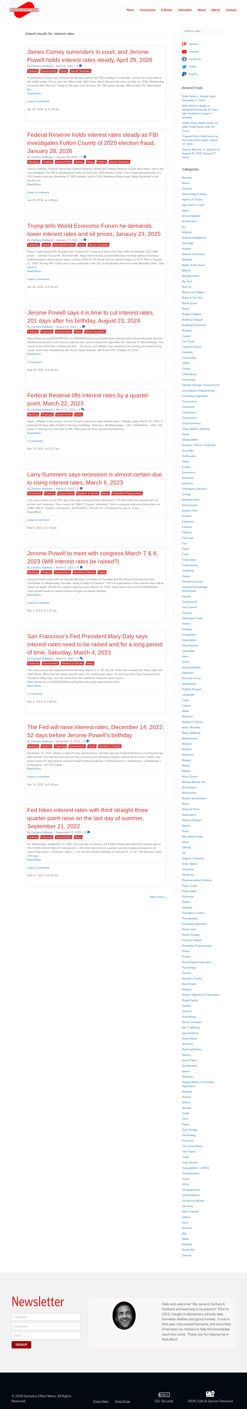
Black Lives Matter (193, 292)
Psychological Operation (196, 962)
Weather (187, 1244)
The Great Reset (192, 1146)
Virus (185, 1222)
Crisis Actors (189, 417)
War (184, 1233)
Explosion (188, 521)
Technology (189, 1135)
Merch (216, 10)
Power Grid (189, 929)
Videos (186, 1217)
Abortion (187, 177)
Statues (186, 1096)
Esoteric (187, 516)
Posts (130, 10)
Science (187, 1011)
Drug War (188, 450)
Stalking (187, 1091)
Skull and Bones (192, 1049)
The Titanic (188, 1151)
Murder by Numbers (194, 798)
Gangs (186, 576)
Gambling (188, 570)
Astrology (187, 243)
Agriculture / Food (193, 204)
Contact (231, 10)
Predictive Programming (127, 493)
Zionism (187, 1255)
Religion (187, 989)
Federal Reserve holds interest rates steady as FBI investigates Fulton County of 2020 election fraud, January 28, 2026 (92, 143)
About (201, 10)
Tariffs (185, 1113)
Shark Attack (189, 1038)
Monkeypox (189, 787)
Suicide (186, 1107)
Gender (186, 596)
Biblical (186, 270)
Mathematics (190, 738)
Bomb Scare (189, 303)
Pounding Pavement (194, 923)
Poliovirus (188, 896)
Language (188, 694)
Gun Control (189, 607)
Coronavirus (189, 401)
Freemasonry (190, 565)
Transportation (191, 1173)
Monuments (189, 792)
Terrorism (188, 1140)
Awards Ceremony (193, 254)
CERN (185, 363)
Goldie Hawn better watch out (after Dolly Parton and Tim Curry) (200, 126)
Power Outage (191, 934)
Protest (186, 956)
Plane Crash (189, 885)
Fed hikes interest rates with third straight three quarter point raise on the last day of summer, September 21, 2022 (87, 818)
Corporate (188, 406)
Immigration (189, 634)
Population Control (193, 912)
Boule (185, 308)
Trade (185, 1156)
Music (185, 803)
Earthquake (189, 456)
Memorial (187, 754)
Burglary (187, 330)
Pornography (190, 918)
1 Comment (34, 362)
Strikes (186, 1102)
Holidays (187, 629)
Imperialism (189, 640)
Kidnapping (189, 683)
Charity (186, 368)
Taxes (185, 1124)
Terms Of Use (122, 1401)
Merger (186, 760)
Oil (183, 852)
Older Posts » (158, 896)
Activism (187, 188)
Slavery (186, 1054)
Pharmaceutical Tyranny (196, 880)
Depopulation (190, 439)
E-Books (167, 10)
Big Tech (187, 281)
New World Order (64, 244)
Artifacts (187, 232)
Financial (46, 331)
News (63, 71)
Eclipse (186, 467)
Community (148, 10)
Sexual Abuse (190, 1033)
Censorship (189, 357)
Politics (101, 161)
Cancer (186, 336)
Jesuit (46, 244)
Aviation (187, 248)
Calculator (185, 10)
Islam (185, 656)
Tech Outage (190, 1129)
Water (185, 1238)
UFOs (185, 1184)
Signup (21, 1344)
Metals (186, 765)
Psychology (189, 967)
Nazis (185, 831)
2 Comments (35, 693)
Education (188, 477)
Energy (186, 494)
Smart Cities (189, 1060)
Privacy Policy (101, 1401)
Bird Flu (186, 286)
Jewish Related (191, 667)
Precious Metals (191, 940)
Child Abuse (189, 374)
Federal (33, 71)
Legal (185, 700)
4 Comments (35, 440)
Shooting (187, 1043)
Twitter (192, 66)
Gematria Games (192, 581)
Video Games (190, 1211)
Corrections (189, 412)
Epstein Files (190, 510)
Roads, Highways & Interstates (200, 994)
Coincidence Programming (198, 390)
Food (185, 554)
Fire (184, 543)
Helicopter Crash (192, 618)
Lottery (186, 705)
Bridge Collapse (191, 314)
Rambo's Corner (192, 978)
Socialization (189, 1065)
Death (185, 434)
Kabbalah (188, 672)
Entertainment (190, 499)
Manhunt (187, 716)
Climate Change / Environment (200, 385)
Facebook (194, 59)
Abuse (186, 183)
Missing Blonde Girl (194, 781)
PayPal (192, 74)
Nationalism (189, 814)
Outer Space (189, 863)
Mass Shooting (191, 727)
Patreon (193, 44)
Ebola (185, 461)
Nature (186, 825)
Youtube (193, 51)
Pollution (187, 907)
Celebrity (33, 244)
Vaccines (187, 1206)
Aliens (185, 210)
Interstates (188, 651)
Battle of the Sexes (193, 265)
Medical (186, 749)
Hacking (187, 612)
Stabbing (187, 1076)
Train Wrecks (190, 1162)
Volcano (187, 1227)
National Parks (191, 809)
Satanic (186, 1005)
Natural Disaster (192, 820)
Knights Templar (192, 689)
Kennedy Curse (191, 678)
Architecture (189, 221)
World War (188, 1249)
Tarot (185, 1118)
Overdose (188, 869)
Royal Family (190, 1000)
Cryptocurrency (191, 423)
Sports (186, 1071)
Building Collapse (192, 319)
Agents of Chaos (192, 199)
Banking (33, 414)
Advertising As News (194, 194)
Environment (189, 505)
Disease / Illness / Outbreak (199, 445)
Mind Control (190, 776)
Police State (189, 891)
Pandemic (188, 874)
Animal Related (191, 215)
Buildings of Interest (194, 325)
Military (186, 770)
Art (183, 226)
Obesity (186, 847)
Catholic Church (191, 346)
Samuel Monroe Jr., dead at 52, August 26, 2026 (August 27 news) (201, 153)
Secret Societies (80, 71)
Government (49, 71)
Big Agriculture (191, 275)
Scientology (189, 1016)
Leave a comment (38, 101)
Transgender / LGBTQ (195, 1167)
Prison (186, 951)
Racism (186, 972)
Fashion (187, 526)
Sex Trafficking (191, 1027)
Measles (187, 743)
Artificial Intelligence (194, 237)
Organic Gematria (193, 858)
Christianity (188, 379)
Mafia (185, 711)
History (79, 161)
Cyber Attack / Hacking (196, 428)
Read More (34, 93)
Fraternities (189, 559)
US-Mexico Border (193, 1200)
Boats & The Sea (192, 297)
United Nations (191, 1195)
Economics (35, 493)
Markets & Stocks (88, 493)
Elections (33, 161)
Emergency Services (194, 488)
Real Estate (189, 983)
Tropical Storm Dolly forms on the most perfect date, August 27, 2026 (200, 140)
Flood (185, 548)
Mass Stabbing (191, 732)
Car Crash (188, 341)
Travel (185, 1178)
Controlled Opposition (195, 396)
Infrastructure (190, 645)
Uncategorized (191, 1189)
